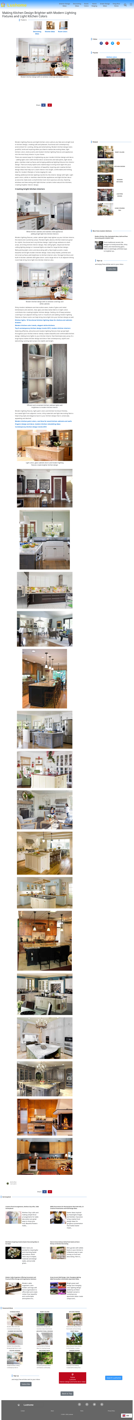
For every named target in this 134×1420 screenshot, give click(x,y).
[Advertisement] (67, 124)
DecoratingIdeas (77, 5)
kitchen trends (74, 1312)
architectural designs (44, 1331)
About (52, 1411)
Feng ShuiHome (116, 5)
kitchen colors (112, 57)
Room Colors (62, 31)
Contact (23, 1411)
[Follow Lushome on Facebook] (101, 43)
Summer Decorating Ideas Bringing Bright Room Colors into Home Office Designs (14, 1348)
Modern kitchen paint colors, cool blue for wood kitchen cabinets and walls (43, 421)
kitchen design (119, 166)
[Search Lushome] (124, 4)
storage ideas (15, 1312)
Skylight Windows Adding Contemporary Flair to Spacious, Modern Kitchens (14, 1368)
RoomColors (86, 5)
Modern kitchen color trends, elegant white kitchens (35, 325)
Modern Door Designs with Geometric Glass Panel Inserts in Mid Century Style (44, 1329)
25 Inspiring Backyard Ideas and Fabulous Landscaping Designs (44, 1368)
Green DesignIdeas (105, 5)
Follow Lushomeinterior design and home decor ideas (73, 1379)
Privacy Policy (111, 1411)
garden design (74, 1350)
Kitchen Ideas (50, 31)
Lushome (17, 5)
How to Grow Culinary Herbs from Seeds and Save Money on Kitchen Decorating (73, 1329)
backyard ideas (44, 1350)
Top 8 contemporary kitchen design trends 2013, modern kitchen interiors (42, 328)
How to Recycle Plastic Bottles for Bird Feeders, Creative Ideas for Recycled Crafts (73, 1348)
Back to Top (67, 1393)
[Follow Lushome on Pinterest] (106, 43)
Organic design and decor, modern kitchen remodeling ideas (37, 424)
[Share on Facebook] (43, 105)
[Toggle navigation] (131, 4)
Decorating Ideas (37, 31)
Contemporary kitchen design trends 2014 (31, 427)
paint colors (44, 1312)
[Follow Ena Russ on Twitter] (112, 43)
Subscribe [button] (112, 269)
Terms (81, 1411)
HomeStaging (94, 5)
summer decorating (15, 1331)
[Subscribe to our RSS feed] (118, 43)
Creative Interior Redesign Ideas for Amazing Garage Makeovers (43, 1348)
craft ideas (74, 1331)
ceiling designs (14, 1350)
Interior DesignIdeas (64, 5)
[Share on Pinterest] (50, 105)
